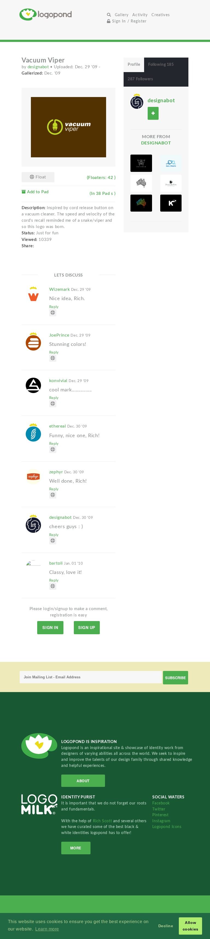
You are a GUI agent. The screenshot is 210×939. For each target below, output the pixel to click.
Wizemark (70, 289)
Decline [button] (165, 926)
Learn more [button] (47, 929)
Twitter (158, 809)
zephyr (66, 472)
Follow (153, 113)
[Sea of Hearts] (171, 163)
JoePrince (70, 335)
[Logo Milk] (171, 203)
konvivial (69, 381)
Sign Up (86, 627)
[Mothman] (141, 163)
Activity (140, 15)
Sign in (50, 627)
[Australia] (141, 183)
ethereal (68, 426)
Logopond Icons (166, 827)
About (83, 780)
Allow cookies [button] (191, 925)
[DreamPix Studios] (171, 183)
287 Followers (140, 79)
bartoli (66, 563)
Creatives (160, 15)
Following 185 (161, 65)
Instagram (161, 821)
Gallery (122, 15)
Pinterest (160, 815)
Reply (54, 307)
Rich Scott (103, 821)
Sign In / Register (129, 21)
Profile (134, 65)
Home (62, 14)
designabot (39, 67)
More (75, 847)
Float (40, 177)
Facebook (161, 803)
